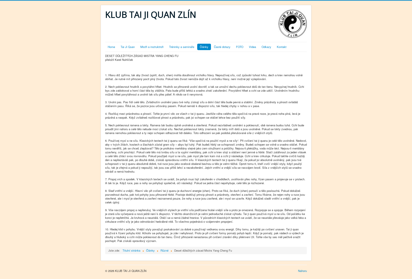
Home (111, 47)
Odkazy (266, 47)
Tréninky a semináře (181, 47)
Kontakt (281, 47)
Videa (252, 47)
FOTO (239, 47)
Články (204, 47)
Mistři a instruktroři (152, 47)
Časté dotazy (222, 47)
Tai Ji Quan (128, 47)
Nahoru (302, 271)
